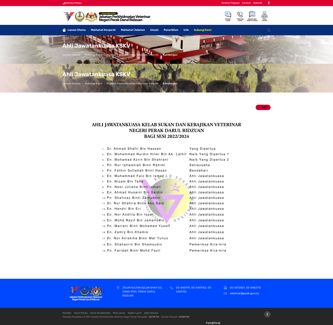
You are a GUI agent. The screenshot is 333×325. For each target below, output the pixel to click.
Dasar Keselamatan (100, 313)
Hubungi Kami (202, 29)
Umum (154, 29)
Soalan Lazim (135, 313)
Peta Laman (119, 313)
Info (186, 29)
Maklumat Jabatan (133, 29)
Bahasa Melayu (74, 3)
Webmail (257, 3)
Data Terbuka (151, 313)
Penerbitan (171, 29)
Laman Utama (77, 29)
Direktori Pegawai (230, 3)
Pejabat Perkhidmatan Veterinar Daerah (133, 54)
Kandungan (170, 54)
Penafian (66, 313)
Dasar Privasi (81, 313)
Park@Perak (213, 322)
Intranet (246, 3)
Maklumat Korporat (103, 29)
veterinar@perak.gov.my (244, 293)
